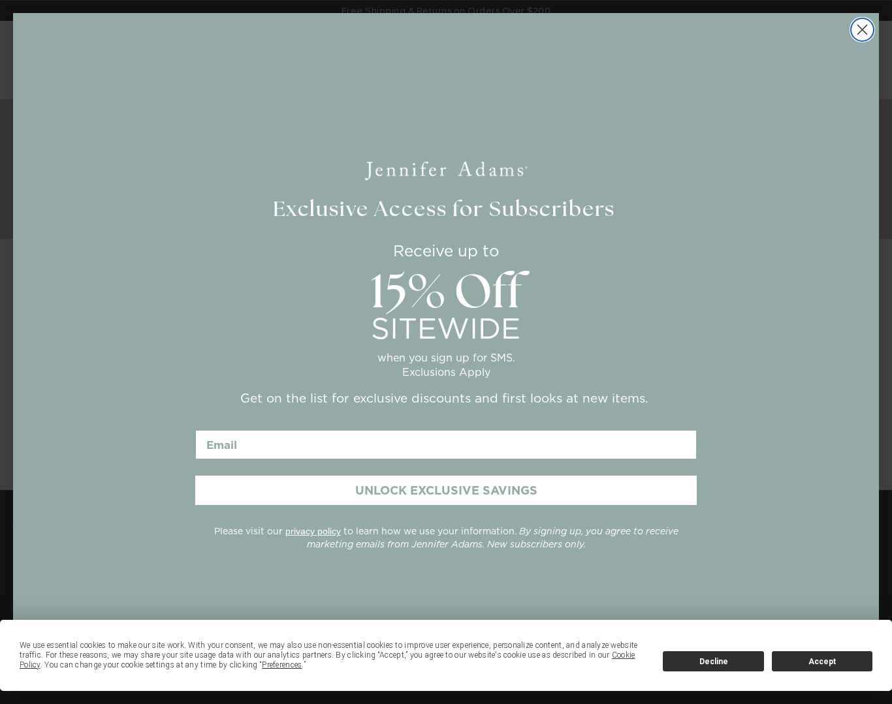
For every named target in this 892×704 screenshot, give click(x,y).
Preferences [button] (282, 664)
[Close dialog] (862, 29)
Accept (822, 661)
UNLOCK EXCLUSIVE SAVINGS (446, 490)
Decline (713, 661)
